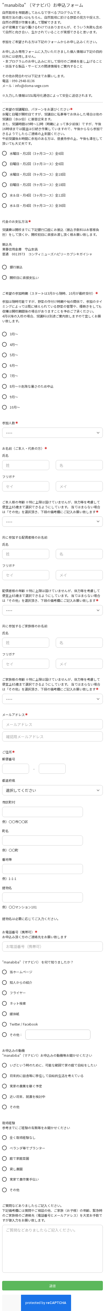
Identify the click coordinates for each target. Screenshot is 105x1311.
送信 (52, 1285)
